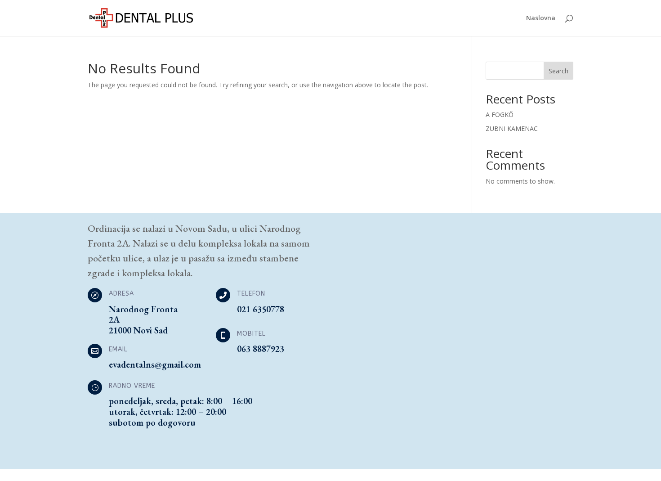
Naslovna (540, 18)
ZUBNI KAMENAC (512, 128)
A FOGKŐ (500, 114)
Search (558, 71)
